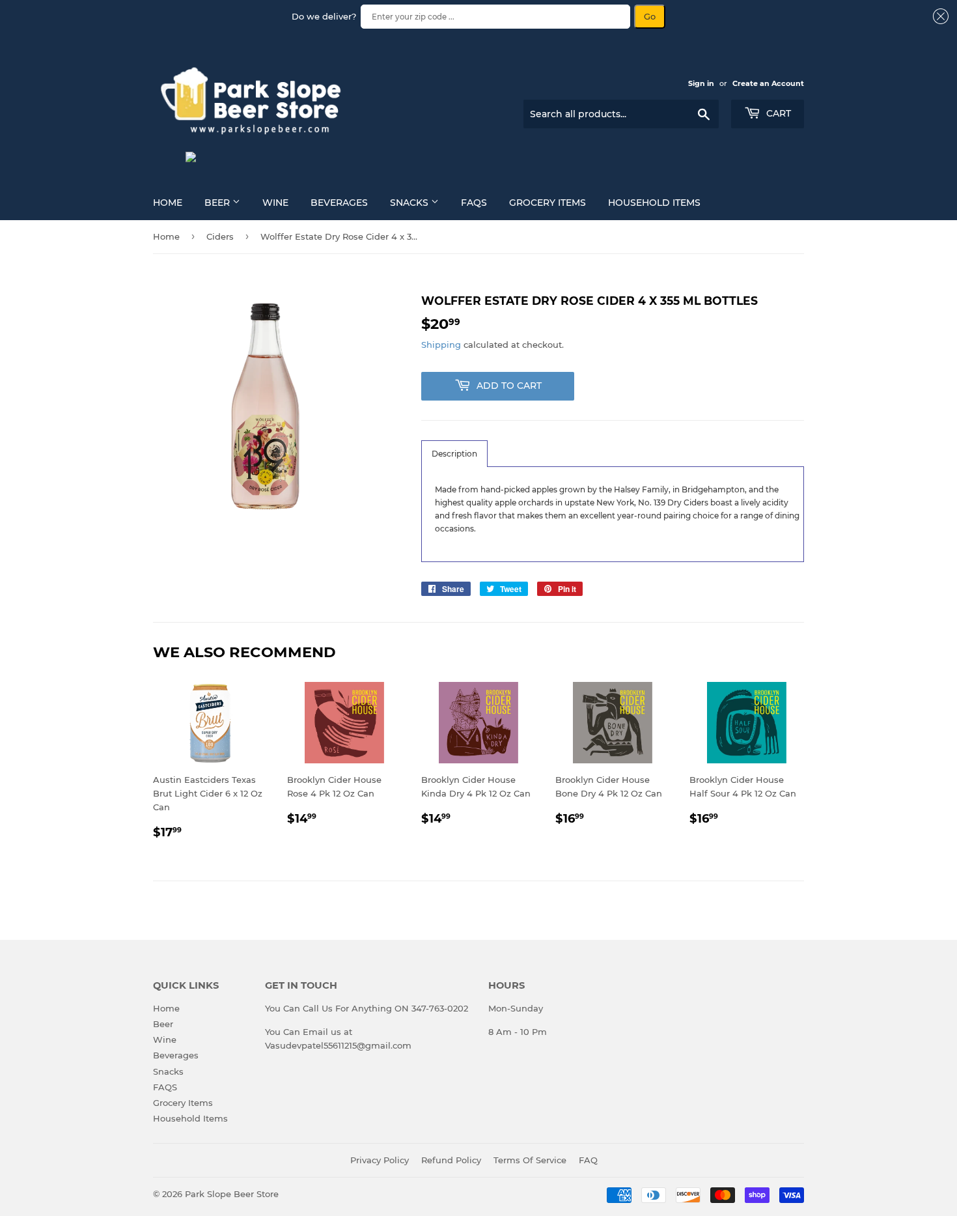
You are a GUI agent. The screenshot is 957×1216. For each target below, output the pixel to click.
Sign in (701, 83)
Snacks (410, 202)
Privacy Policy (379, 1160)
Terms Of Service (529, 1160)
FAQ (588, 1160)
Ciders (220, 236)
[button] (454, 453)
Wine (275, 202)
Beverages (339, 202)
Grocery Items (547, 202)
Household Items (654, 202)
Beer (218, 202)
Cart (777, 113)
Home (167, 202)
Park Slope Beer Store (232, 1194)
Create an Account (768, 83)
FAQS (474, 202)
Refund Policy (451, 1160)
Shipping (441, 344)
